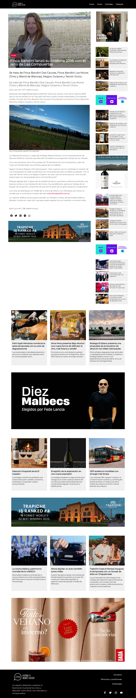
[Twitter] (110, 692)
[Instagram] (115, 692)
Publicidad (117, 684)
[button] (13, 55)
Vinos (99, 4)
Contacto (117, 675)
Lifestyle (119, 4)
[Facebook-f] (104, 692)
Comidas (109, 4)
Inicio (91, 4)
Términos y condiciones (111, 679)
